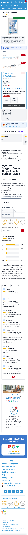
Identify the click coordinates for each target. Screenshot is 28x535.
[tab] (12, 34)
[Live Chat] (19, 2)
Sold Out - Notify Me (14, 105)
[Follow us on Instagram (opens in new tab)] (9, 491)
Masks (3, 8)
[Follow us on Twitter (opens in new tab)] (17, 491)
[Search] (16, 2)
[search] (22, 230)
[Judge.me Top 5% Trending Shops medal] (22, 222)
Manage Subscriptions (9, 464)
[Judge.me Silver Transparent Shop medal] (10, 222)
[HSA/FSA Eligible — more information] (21, 88)
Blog (3, 475)
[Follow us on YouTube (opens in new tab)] (21, 491)
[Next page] (13, 377)
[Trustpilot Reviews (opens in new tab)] (18, 447)
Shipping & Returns (8, 466)
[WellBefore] (7, 2)
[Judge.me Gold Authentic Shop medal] (4, 222)
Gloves (14, 8)
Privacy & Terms (7, 478)
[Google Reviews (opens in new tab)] (13, 447)
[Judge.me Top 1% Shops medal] (16, 222)
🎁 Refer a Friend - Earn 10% (11, 483)
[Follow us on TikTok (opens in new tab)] (13, 491)
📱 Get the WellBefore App (11, 486)
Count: (3, 52)
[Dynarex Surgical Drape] (13, 26)
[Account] (22, 2)
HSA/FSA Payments (8, 469)
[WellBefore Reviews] (9, 447)
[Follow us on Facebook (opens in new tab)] (5, 491)
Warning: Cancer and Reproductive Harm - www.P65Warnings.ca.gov (11, 197)
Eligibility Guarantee (8, 472)
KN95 (8, 8)
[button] (1, 2)
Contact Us (5, 480)
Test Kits (20, 8)
